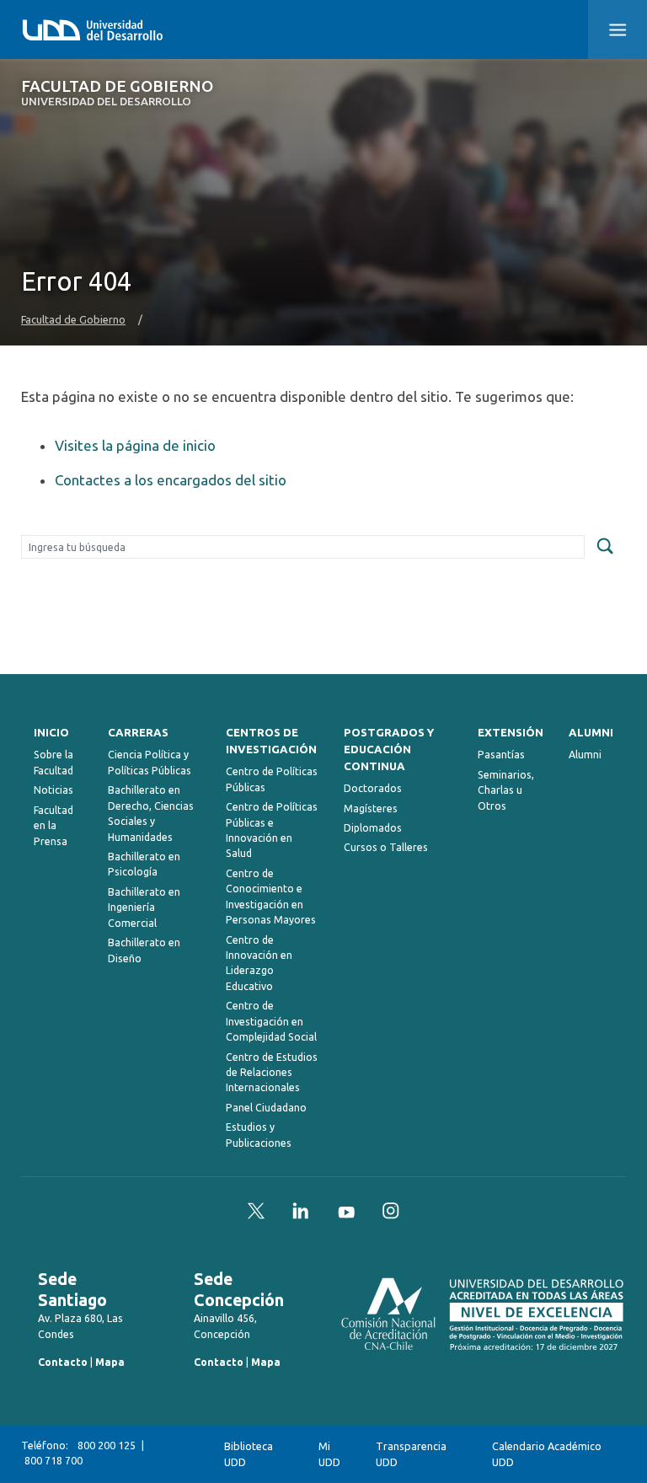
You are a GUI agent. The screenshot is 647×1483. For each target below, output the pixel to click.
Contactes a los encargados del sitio (170, 480)
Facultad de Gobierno (117, 93)
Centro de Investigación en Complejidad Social (271, 1021)
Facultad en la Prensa (53, 826)
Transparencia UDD (411, 1454)
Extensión (510, 732)
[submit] (605, 547)
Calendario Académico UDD (547, 1454)
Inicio (51, 732)
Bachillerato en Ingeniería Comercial (144, 907)
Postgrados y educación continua (389, 749)
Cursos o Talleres (386, 847)
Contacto (63, 1362)
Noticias (53, 789)
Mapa (110, 1362)
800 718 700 (53, 1460)
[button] (617, 29)
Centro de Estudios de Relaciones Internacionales (272, 1073)
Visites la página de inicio (135, 445)
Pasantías (501, 754)
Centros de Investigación (271, 741)
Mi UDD (329, 1454)
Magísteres (371, 808)
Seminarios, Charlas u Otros (506, 790)
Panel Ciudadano (266, 1107)
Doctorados (373, 788)
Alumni (591, 732)
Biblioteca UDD (248, 1454)
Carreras (138, 732)
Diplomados (373, 827)
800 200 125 (107, 1445)
